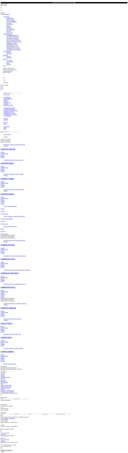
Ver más (2, 203)
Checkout (3, 441)
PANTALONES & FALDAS (14, 40)
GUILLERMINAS (11, 20)
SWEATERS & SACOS (12, 46)
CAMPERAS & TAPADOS (13, 48)
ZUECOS (9, 31)
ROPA (8, 63)
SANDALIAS (10, 18)
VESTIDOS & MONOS (12, 38)
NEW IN (6, 55)
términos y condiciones (9, 418)
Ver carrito (3, 434)
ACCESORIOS (7, 51)
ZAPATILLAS (10, 28)
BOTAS (8, 26)
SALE (5, 59)
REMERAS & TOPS (12, 43)
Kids (5, 66)
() (11, 71)
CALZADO (6, 16)
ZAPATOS (9, 23)
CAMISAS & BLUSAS (12, 35)
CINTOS (9, 52)
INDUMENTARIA (8, 34)
